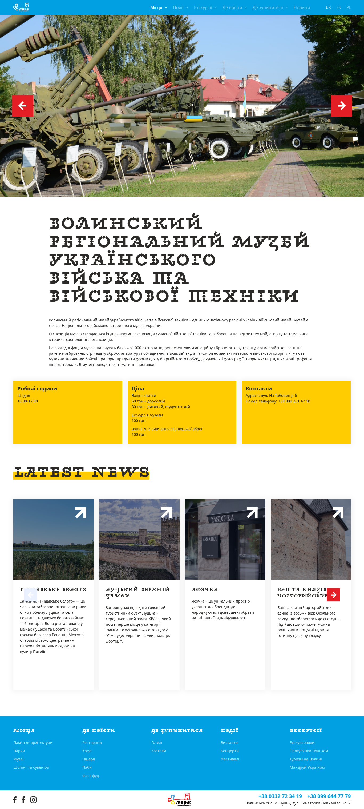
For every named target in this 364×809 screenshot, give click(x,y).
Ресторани (92, 742)
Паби (87, 767)
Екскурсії (203, 7)
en (338, 7)
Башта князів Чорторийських (305, 592)
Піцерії (88, 759)
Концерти (230, 750)
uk (328, 7)
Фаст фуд (90, 775)
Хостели (158, 750)
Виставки (229, 742)
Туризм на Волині (306, 759)
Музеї (18, 759)
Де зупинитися (268, 7)
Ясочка (205, 589)
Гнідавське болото (53, 589)
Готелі (156, 742)
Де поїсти (232, 7)
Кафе (87, 750)
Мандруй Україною (307, 767)
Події (178, 7)
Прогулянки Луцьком (309, 750)
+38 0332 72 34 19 (280, 796)
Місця (156, 7)
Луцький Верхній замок (138, 592)
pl (349, 7)
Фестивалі (230, 759)
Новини (302, 7)
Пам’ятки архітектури (32, 742)
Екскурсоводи (302, 742)
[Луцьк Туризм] (21, 7)
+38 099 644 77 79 (329, 796)
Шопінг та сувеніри (31, 767)
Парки (19, 750)
